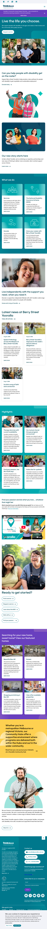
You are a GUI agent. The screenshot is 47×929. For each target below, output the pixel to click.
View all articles (9, 319)
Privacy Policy (27, 901)
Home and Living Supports (35, 909)
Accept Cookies (17, 925)
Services (12, 909)
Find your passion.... (10, 621)
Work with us (8, 615)
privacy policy (8, 923)
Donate (4, 890)
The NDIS (5, 909)
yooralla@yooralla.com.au (34, 852)
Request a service (8, 32)
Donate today (7, 85)
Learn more (24, 15)
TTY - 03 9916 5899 (32, 862)
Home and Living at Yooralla (11, 303)
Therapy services (21, 909)
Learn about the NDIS (10, 610)
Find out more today (13, 508)
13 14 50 (33, 870)
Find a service (8, 599)
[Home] (8, 6)
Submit (27, 889)
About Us (7, 828)
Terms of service (35, 901)
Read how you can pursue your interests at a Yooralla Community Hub (22, 751)
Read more (5, 873)
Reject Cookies (9, 925)
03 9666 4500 (31, 857)
